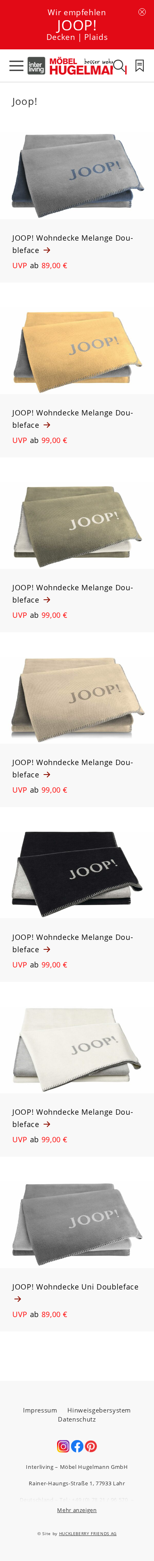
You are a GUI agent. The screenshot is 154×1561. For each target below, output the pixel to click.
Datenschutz (77, 1419)
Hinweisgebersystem (99, 1410)
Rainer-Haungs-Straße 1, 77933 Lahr (77, 1483)
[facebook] (77, 1450)
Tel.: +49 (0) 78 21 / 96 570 (94, 1499)
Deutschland (36, 1499)
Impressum (40, 1410)
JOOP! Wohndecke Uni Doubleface (75, 1287)
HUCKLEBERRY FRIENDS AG (88, 1533)
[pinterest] (91, 1450)
